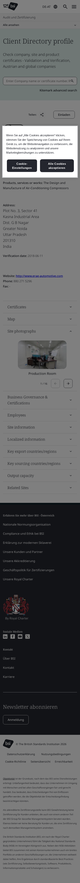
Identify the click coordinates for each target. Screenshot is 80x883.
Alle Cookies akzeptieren (57, 165)
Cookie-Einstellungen (22, 165)
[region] (40, 152)
